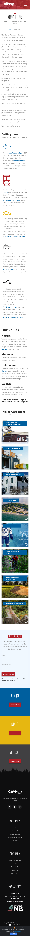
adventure (5, 349)
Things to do (15, 761)
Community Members (15, 837)
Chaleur (4, 371)
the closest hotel (19, 161)
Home (15, 840)
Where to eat (15, 733)
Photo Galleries (15, 834)
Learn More (17, 931)
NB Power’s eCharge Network (14, 237)
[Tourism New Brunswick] (15, 907)
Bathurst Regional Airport (14, 153)
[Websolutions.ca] (15, 924)
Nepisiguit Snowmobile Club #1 (13, 317)
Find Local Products (15, 860)
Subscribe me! (9, 674)
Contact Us (15, 831)
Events (15, 864)
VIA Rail (5, 192)
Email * (4, 655)
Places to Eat (15, 867)
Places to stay (15, 704)
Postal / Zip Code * (7, 665)
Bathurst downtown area (11, 200)
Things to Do (15, 873)
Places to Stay (15, 870)
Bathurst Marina (8, 269)
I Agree (13, 933)
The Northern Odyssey (10, 307)
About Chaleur (15, 828)
